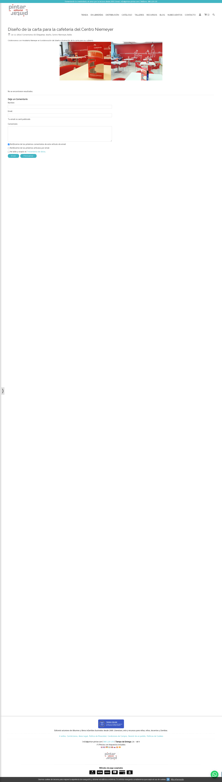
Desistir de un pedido (137, 736)
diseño (48, 35)
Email (10, 111)
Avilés (69, 35)
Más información (177, 779)
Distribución (112, 15)
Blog (162, 15)
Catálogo (127, 15)
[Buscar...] (213, 15)
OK (168, 779)
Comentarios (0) (29, 35)
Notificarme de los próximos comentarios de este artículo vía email (38, 144)
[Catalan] (120, 747)
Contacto (190, 15)
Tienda (84, 15)
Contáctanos (72, 736)
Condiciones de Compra (117, 736)
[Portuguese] (112, 747)
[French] (104, 747)
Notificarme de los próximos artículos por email (29, 148)
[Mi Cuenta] (199, 15)
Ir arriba (62, 736)
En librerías (97, 15)
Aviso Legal (83, 736)
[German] (107, 747)
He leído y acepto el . (28, 152)
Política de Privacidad (97, 736)
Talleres (139, 15)
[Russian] (115, 747)
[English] (102, 747)
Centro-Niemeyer (59, 35)
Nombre (11, 103)
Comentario (12, 124)
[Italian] (109, 747)
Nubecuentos (175, 15)
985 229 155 (109, 742)
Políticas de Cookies (155, 736)
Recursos (152, 15)
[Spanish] (117, 747)
